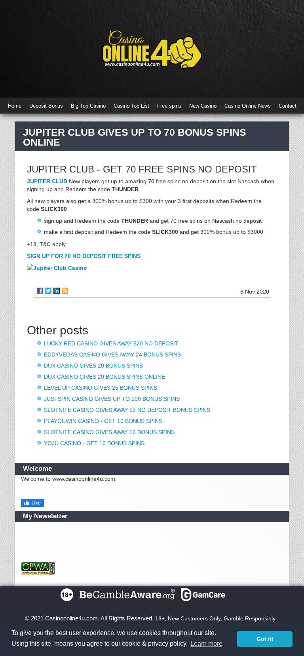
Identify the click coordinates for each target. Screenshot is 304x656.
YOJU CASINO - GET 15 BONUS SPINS (94, 443)
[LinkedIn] (56, 291)
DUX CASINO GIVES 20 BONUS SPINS (93, 365)
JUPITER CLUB (47, 181)
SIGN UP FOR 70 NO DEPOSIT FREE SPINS (84, 256)
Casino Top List (131, 106)
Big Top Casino (88, 106)
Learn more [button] (206, 643)
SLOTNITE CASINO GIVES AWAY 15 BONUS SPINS (109, 432)
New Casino (203, 106)
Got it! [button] (265, 639)
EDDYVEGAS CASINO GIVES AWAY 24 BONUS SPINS (112, 354)
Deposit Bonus (46, 106)
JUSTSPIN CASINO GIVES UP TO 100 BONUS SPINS (112, 399)
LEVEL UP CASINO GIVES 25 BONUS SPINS (100, 388)
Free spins (169, 106)
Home (14, 106)
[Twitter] (48, 291)
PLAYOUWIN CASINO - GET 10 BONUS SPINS (103, 421)
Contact (287, 106)
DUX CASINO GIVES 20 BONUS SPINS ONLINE (104, 377)
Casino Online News (247, 106)
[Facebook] (40, 291)
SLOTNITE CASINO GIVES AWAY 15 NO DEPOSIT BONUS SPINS (127, 410)
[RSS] (65, 291)
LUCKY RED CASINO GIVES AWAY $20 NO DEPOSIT (111, 343)
